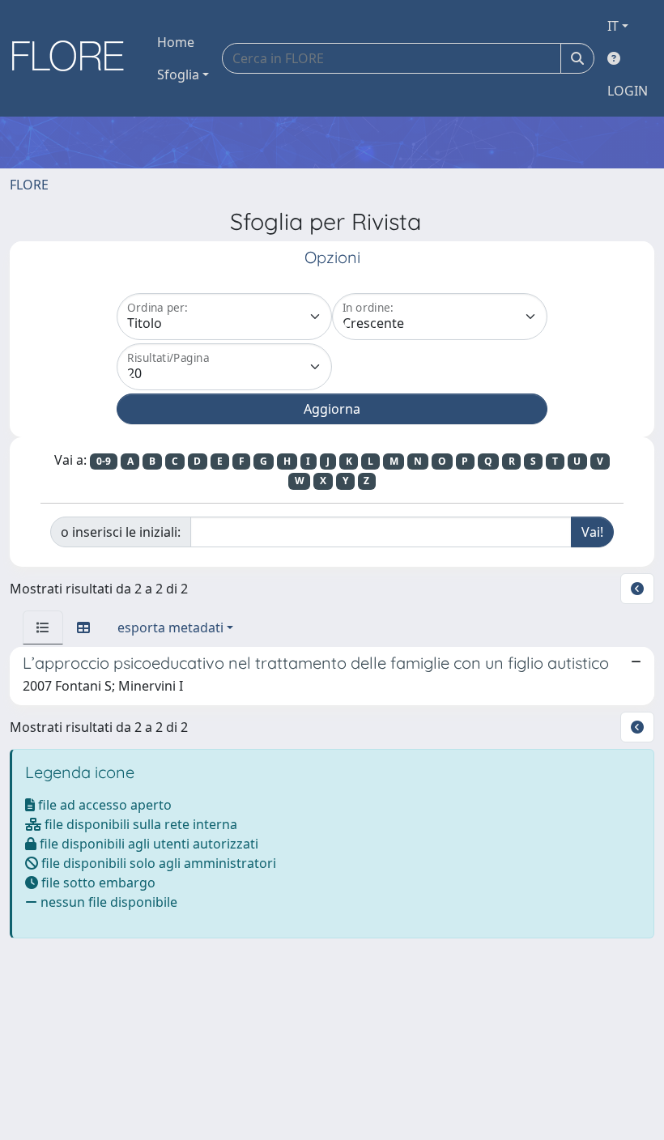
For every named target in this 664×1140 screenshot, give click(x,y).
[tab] (43, 627)
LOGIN (627, 91)
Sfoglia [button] (178, 74)
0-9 (103, 461)
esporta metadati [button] (170, 627)
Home (175, 42)
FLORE (29, 185)
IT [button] (613, 26)
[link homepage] (74, 58)
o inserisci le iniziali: (121, 532)
